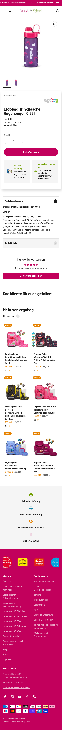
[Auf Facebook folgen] (5, 697)
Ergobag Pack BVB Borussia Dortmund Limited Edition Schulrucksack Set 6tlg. (15, 412)
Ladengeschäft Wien (12, 631)
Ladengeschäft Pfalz (12, 621)
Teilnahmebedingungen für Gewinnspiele (46, 626)
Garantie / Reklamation (44, 581)
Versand (18, 122)
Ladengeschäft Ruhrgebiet (15, 626)
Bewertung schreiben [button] (31, 275)
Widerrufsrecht (41, 600)
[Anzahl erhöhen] (19, 141)
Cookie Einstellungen (43, 620)
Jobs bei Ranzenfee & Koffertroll (12, 588)
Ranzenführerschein (12, 636)
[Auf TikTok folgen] (27, 697)
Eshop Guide (25, 722)
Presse (6, 654)
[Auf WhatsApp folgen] (34, 697)
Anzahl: (7, 135)
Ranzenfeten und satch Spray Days (13, 643)
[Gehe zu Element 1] (7, 83)
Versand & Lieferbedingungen (42, 588)
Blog (5, 649)
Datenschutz (39, 604)
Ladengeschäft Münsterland (15, 616)
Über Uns (7, 581)
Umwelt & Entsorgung (43, 614)
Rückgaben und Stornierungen (41, 634)
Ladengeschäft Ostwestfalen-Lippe (12, 596)
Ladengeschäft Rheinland (14, 611)
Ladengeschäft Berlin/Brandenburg (12, 604)
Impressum (8, 659)
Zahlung (37, 595)
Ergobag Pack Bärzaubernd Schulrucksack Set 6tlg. (15, 465)
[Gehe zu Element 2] (16, 83)
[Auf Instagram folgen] (12, 697)
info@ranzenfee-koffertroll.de (16, 687)
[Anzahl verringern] (7, 141)
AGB (36, 610)
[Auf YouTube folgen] (19, 697)
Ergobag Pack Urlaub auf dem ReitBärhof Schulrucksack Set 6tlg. (45, 409)
